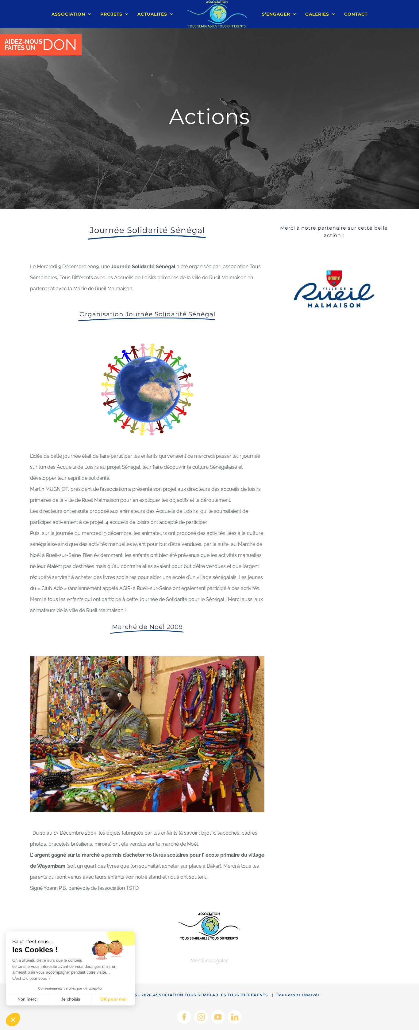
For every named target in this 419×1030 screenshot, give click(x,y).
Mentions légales (209, 961)
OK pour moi (113, 999)
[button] (13, 1019)
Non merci (27, 999)
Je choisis (70, 999)
